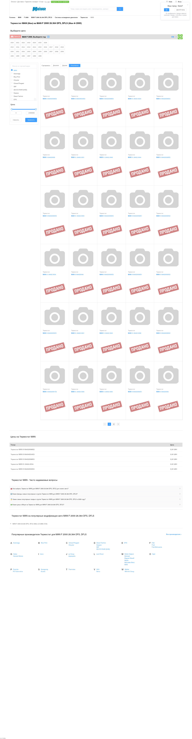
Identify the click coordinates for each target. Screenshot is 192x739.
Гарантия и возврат (31, 2)
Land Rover (100, 554)
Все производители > (174, 534)
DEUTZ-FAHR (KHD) (103, 549)
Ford (153, 545)
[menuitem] (169, 1)
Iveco (41, 554)
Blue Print (44, 543)
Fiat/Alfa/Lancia (157, 547)
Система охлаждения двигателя (66, 17)
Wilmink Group (129, 571)
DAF (97, 547)
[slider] (24, 109)
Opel (153, 554)
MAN (19, 17)
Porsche (15, 569)
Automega (16, 543)
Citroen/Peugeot (74, 543)
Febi (153, 543)
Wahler (127, 569)
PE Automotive (18, 571)
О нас (41, 2)
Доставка (20, 2)
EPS (125, 543)
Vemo (98, 571)
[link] (12, 17)
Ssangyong (44, 569)
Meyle (126, 560)
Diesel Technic (101, 543)
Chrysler (71, 545)
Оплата (13, 2)
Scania (43, 571)
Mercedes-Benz (129, 562)
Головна (12, 17)
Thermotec (71, 569)
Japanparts (71, 556)
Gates (15, 554)
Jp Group (71, 554)
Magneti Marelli (129, 558)
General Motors (18, 556)
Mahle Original (129, 554)
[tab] (96, 488)
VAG (97, 569)
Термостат (84, 17)
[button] (96, 488)
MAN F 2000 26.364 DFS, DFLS (41, 17)
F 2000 (26, 17)
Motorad (127, 556)
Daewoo (99, 545)
